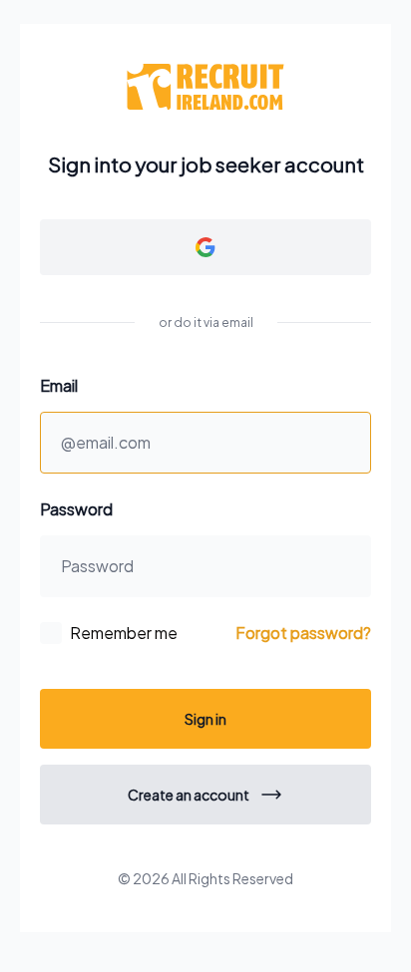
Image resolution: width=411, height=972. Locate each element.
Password (76, 508)
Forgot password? (303, 632)
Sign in (205, 719)
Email (59, 385)
